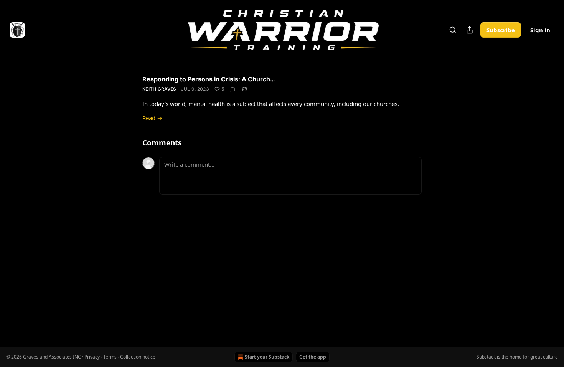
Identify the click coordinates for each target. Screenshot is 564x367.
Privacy (92, 357)
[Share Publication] (469, 30)
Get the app (312, 357)
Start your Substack (267, 357)
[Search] (452, 30)
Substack (486, 357)
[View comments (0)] (233, 89)
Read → (152, 118)
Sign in (540, 30)
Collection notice (137, 357)
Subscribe (500, 30)
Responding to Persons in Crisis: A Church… (208, 79)
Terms (110, 357)
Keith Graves (159, 89)
